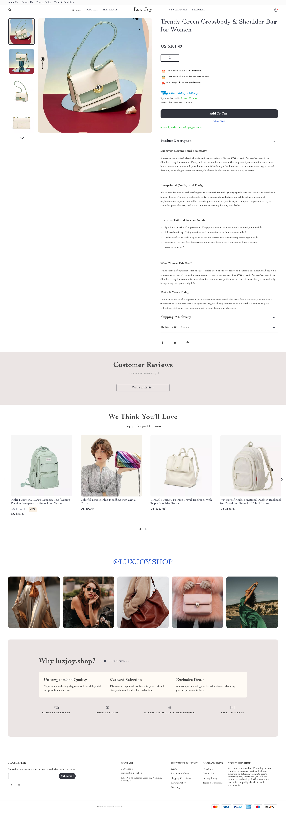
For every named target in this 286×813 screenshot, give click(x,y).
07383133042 (127, 769)
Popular (91, 10)
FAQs (174, 769)
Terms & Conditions (64, 2)
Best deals (109, 10)
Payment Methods (180, 774)
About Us (13, 2)
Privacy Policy (43, 2)
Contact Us (27, 2)
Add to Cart (219, 114)
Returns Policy (178, 783)
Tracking (175, 787)
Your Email (17, 776)
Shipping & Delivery (181, 778)
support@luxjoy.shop (131, 773)
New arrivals (178, 10)
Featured (198, 10)
